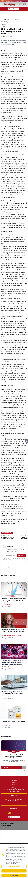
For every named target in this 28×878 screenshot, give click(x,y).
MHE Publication (5, 21)
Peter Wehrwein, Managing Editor (12, 635)
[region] (14, 860)
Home (3, 827)
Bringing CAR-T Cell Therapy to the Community (9, 537)
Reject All (14, 871)
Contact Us (14, 784)
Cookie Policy (13, 863)
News (16, 827)
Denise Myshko (7, 696)
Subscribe (20, 555)
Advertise (14, 780)
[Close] (26, 845)
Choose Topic (12, 9)
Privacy (14, 788)
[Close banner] (26, 2)
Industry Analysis (6, 568)
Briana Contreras (8, 604)
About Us (14, 779)
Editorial (14, 782)
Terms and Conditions (14, 786)
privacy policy (8, 559)
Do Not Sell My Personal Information (14, 789)
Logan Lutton (7, 666)
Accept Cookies (14, 875)
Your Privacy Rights (14, 791)
